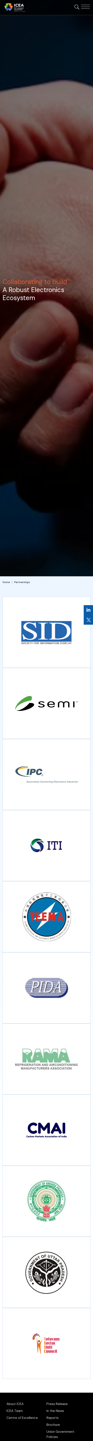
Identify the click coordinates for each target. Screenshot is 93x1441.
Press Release (57, 1404)
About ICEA (15, 1404)
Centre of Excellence (22, 1418)
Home (6, 582)
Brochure (53, 1425)
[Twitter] (88, 620)
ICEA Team (14, 1411)
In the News (55, 1411)
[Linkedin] (88, 610)
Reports (52, 1418)
